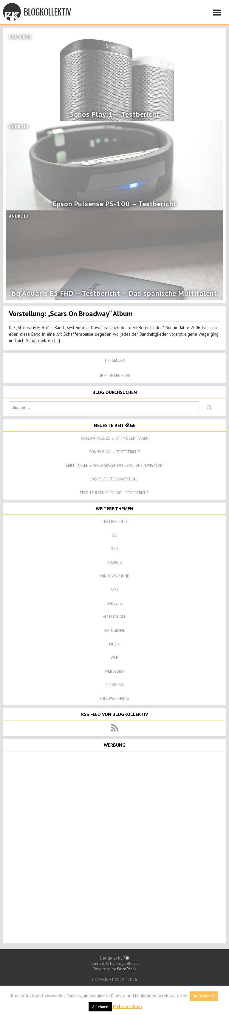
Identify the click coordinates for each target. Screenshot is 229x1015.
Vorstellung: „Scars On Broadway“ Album (71, 313)
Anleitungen (114, 616)
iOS (114, 535)
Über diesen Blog (114, 375)
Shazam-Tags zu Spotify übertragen (114, 438)
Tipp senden (114, 360)
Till (126, 958)
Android (114, 562)
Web (114, 657)
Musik (114, 644)
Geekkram (114, 684)
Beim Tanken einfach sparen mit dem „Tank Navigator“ (115, 465)
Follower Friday (114, 698)
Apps (114, 589)
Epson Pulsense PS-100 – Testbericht (114, 492)
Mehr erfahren (127, 1006)
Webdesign (115, 671)
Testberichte (114, 521)
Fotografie (114, 630)
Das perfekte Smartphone (114, 479)
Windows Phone (114, 576)
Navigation (218, 13)
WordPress (126, 968)
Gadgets (114, 603)
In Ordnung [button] (204, 996)
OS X (115, 548)
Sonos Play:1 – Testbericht (114, 452)
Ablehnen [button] (100, 1006)
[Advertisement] (114, 846)
